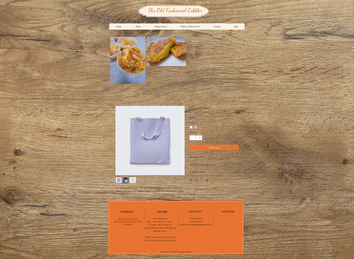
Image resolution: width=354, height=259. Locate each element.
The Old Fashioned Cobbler (175, 10)
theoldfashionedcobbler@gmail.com (196, 224)
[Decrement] (191, 137)
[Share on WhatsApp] (201, 180)
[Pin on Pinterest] (196, 180)
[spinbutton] (195, 137)
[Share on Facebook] (191, 180)
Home (118, 96)
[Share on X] (207, 180)
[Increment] (200, 137)
